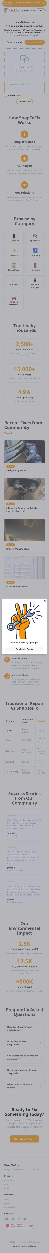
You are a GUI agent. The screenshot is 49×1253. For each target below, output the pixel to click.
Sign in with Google (24, 649)
